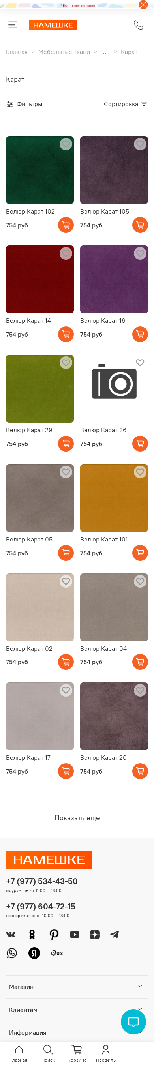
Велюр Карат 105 (104, 211)
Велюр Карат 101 (104, 539)
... (105, 51)
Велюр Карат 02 (29, 648)
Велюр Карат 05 (29, 539)
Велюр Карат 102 (30, 211)
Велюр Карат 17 (28, 757)
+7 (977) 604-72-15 (40, 906)
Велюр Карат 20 (103, 757)
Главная (17, 52)
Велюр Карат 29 (29, 430)
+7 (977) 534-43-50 (42, 881)
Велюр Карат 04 (103, 648)
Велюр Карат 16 (103, 320)
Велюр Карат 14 (28, 320)
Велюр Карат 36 (103, 430)
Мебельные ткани (64, 52)
